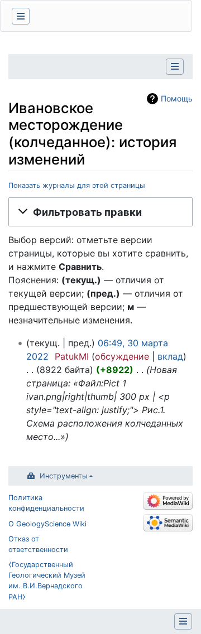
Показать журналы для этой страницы (76, 185)
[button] (100, 212)
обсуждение (122, 356)
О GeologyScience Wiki (47, 524)
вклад (170, 356)
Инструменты (64, 476)
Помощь (177, 98)
